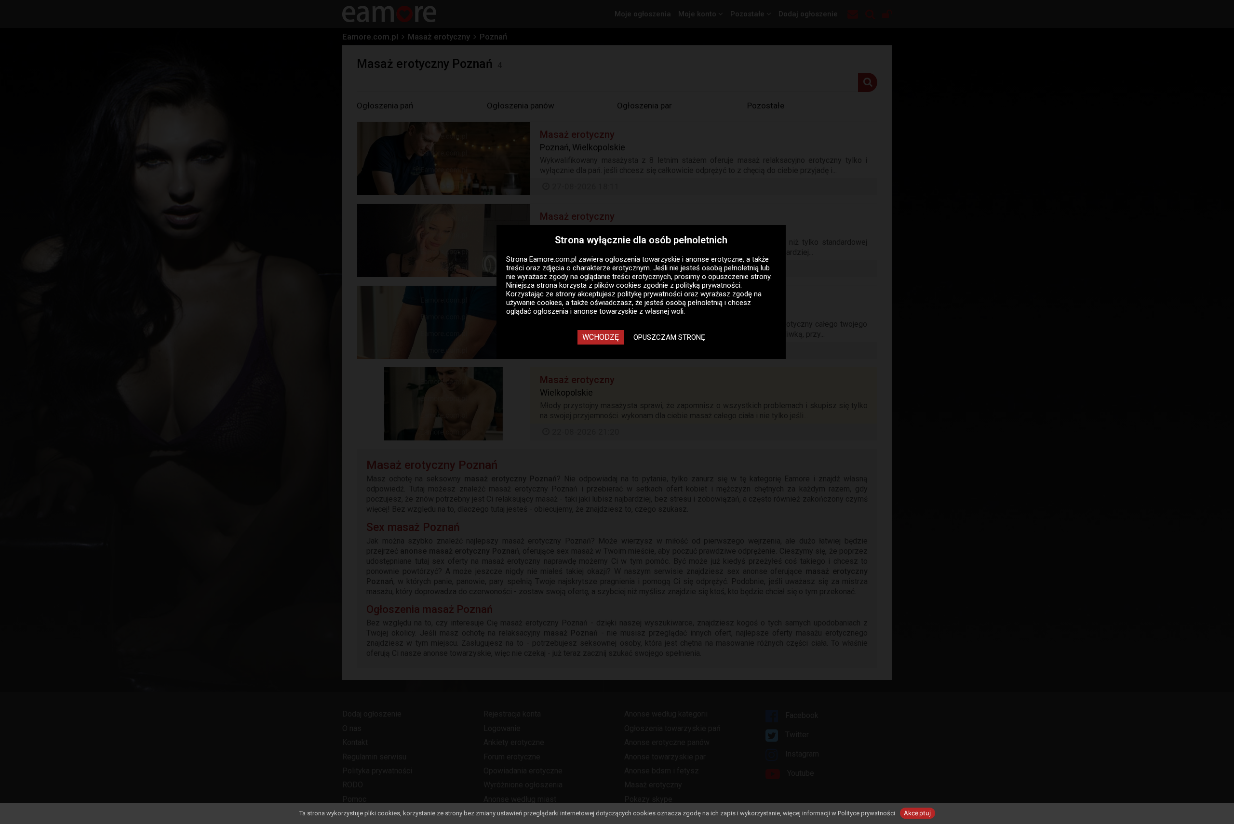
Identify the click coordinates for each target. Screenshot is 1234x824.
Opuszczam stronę (669, 337)
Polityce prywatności (866, 813)
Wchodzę (600, 337)
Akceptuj (917, 813)
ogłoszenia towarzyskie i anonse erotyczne (674, 259)
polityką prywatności (708, 285)
